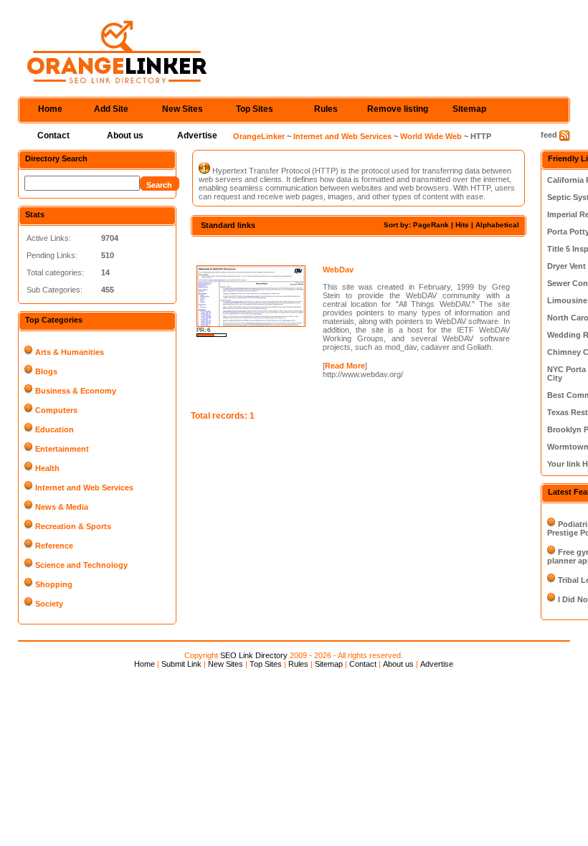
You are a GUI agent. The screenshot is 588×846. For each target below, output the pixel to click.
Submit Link (181, 664)
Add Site (111, 109)
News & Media (61, 507)
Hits (462, 225)
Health (47, 468)
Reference (54, 545)
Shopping (53, 584)
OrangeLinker (259, 136)
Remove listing (397, 109)
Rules (326, 109)
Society (49, 603)
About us (125, 135)
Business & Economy (75, 390)
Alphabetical (497, 225)
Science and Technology (81, 565)
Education (54, 429)
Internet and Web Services (342, 136)
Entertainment (62, 449)
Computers (56, 410)
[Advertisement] (358, 249)
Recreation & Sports (73, 526)
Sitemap (469, 109)
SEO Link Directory (254, 655)
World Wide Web (431, 136)
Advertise (197, 135)
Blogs (46, 371)
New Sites (182, 109)
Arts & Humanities (69, 352)
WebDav (338, 269)
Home (50, 109)
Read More (345, 365)
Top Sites (254, 109)
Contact (53, 135)
